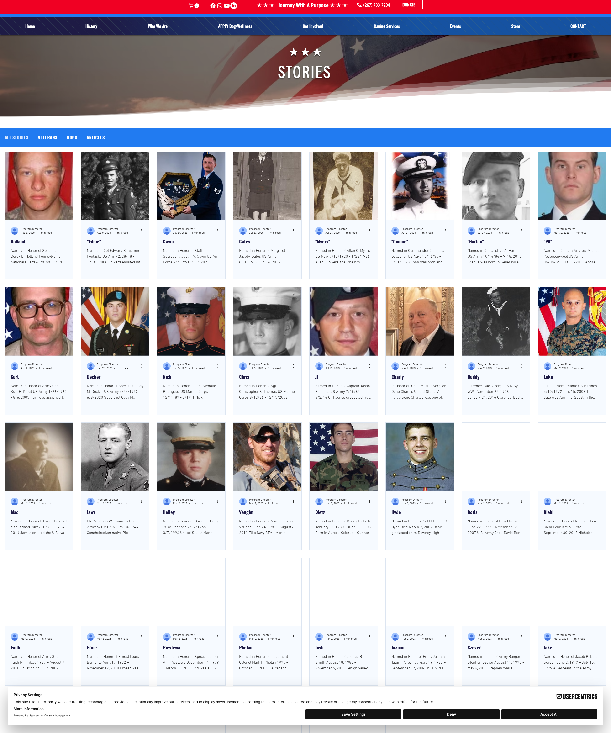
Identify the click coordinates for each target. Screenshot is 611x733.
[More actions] (66, 231)
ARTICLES (96, 137)
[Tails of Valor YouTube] (226, 5)
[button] (158, 26)
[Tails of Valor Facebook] (213, 5)
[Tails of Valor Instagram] (219, 5)
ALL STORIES (16, 137)
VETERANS (47, 137)
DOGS (72, 137)
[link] (194, 5)
